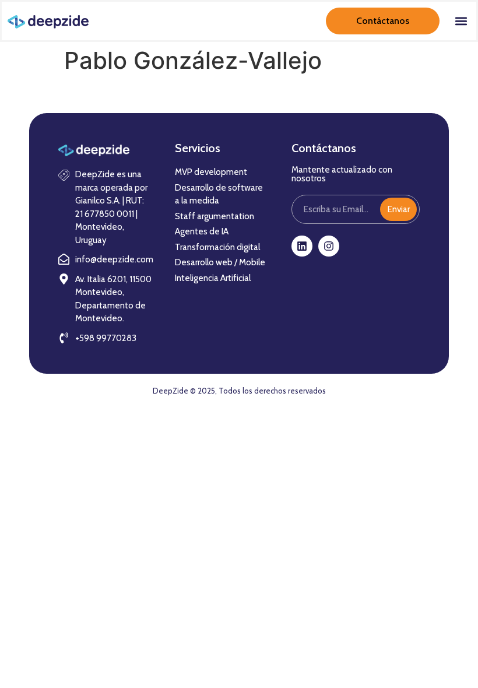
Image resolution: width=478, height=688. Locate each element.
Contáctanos (382, 20)
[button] (460, 21)
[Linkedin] (301, 246)
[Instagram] (328, 246)
